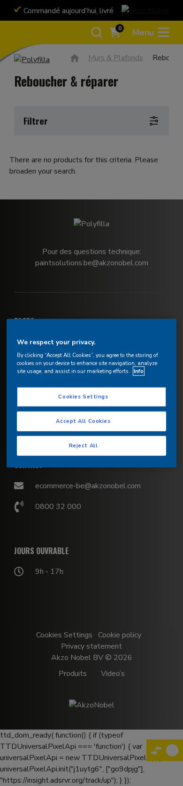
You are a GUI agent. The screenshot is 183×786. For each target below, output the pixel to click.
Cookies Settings (83, 396)
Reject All (83, 445)
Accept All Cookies (83, 421)
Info (139, 371)
